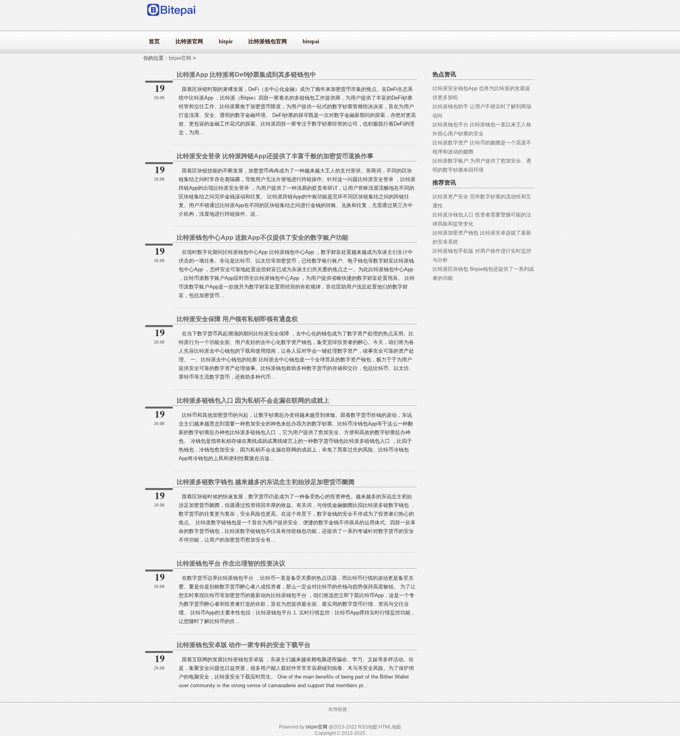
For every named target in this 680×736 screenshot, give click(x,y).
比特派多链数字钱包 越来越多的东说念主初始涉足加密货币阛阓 (266, 482)
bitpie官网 (180, 58)
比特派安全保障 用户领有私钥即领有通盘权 (237, 319)
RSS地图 (367, 727)
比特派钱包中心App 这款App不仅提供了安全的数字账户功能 (262, 237)
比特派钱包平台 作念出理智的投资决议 (231, 563)
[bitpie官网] (171, 18)
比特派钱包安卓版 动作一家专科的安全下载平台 (243, 645)
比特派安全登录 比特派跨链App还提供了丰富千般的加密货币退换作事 (275, 156)
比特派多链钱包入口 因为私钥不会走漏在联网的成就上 (253, 400)
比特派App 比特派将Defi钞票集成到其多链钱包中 (246, 74)
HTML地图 (390, 727)
